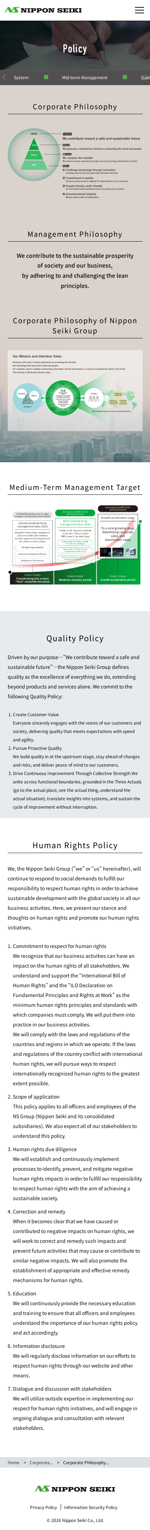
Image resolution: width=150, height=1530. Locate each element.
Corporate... (41, 1462)
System (21, 77)
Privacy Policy (43, 1507)
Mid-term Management (84, 77)
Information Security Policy (90, 1507)
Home (14, 1462)
